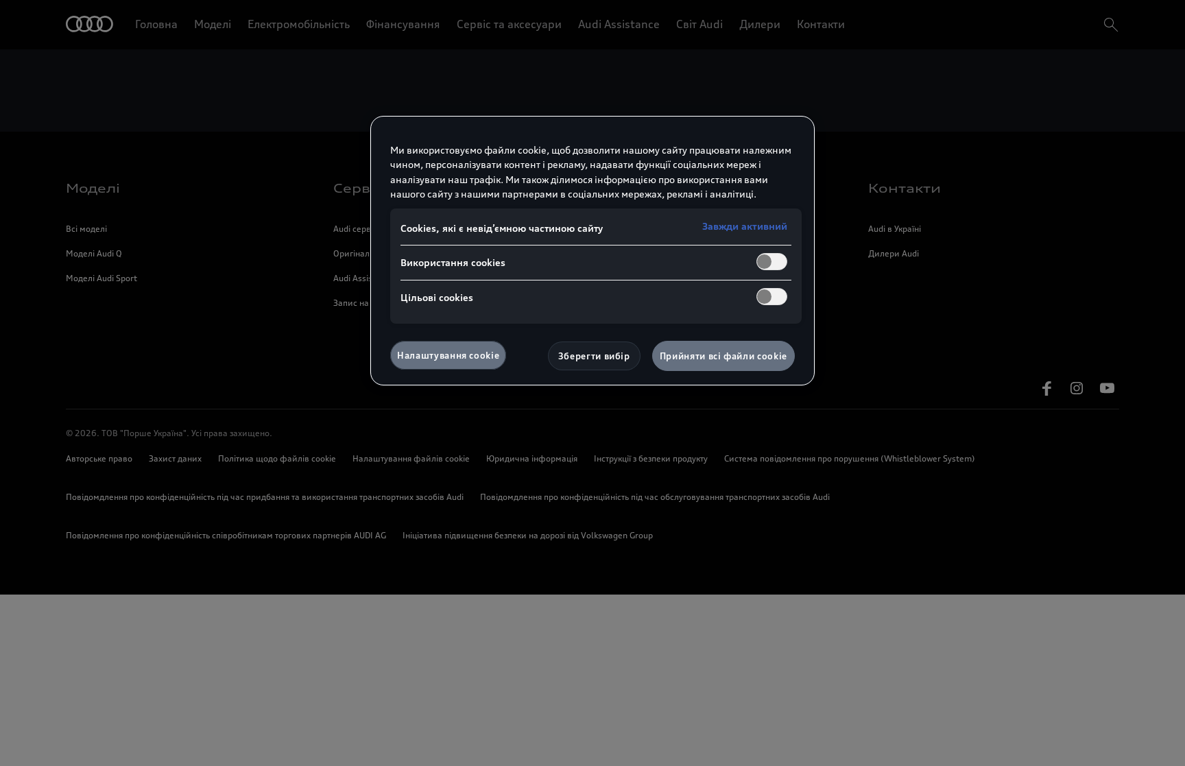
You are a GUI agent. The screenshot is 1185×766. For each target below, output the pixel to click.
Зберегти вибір (594, 355)
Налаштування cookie (448, 355)
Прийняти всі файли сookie (723, 355)
